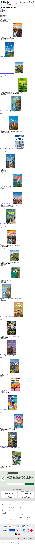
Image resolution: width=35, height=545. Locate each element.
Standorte (2, 510)
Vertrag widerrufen (17, 499)
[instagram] (28, 530)
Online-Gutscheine (21, 509)
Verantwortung (3, 512)
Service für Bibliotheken (11, 513)
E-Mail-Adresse (9, 481)
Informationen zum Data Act (21, 518)
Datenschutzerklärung (21, 516)
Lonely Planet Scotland (3, 354)
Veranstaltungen (29, 520)
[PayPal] (5, 530)
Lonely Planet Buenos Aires (4, 409)
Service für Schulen (12, 510)
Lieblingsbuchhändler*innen (30, 508)
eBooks (3, 9)
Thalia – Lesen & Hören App (30, 507)
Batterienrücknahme (12, 507)
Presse (2, 507)
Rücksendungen (12, 509)
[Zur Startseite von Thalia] (5, 2)
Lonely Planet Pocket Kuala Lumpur (5, 390)
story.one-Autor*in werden (30, 511)
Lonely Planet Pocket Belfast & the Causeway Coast (7, 148)
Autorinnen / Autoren (2, 16)
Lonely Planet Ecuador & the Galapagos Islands (7, 316)
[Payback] (12, 530)
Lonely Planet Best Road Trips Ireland (5, 278)
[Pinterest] (31, 530)
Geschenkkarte (29, 512)
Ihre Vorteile (29, 503)
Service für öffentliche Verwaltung (13, 518)
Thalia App (28, 504)
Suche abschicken (8, 4)
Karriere (2, 506)
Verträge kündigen (21, 514)
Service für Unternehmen (11, 515)
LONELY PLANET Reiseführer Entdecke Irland (7, 73)
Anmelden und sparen (29, 483)
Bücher (1, 9)
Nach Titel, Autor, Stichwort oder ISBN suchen (12, 3)
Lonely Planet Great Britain (4, 446)
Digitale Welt (29, 519)
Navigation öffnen (1, 4)
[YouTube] (19, 534)
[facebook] (24, 530)
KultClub (28, 522)
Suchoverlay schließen (23, 3)
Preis (0, 14)
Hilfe (10, 504)
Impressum (2, 515)
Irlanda (1, 297)
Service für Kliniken (12, 519)
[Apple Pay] (29, 526)
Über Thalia (3, 503)
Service (10, 503)
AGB (1, 516)
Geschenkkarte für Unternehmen (30, 515)
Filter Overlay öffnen (2, 10)
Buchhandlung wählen (8, 19)
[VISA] (5, 526)
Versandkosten (18, 543)
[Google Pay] (23, 526)
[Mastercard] (10, 526)
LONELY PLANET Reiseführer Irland (5, 110)
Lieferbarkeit (1, 15)
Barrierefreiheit (3, 513)
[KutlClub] (19, 530)
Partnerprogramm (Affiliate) (29, 517)
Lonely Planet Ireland (3, 223)
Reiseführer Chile (2, 56)
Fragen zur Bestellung (21, 504)
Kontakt (10, 506)
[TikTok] (16, 534)
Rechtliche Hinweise (10, 479)
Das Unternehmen (4, 504)
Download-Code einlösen (20, 511)
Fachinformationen (4, 509)
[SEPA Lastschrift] (16, 526)
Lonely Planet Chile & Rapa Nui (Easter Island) (7, 427)
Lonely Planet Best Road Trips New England (6, 203)
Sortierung (1, 11)
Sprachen (1, 13)
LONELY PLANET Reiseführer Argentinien (6, 36)
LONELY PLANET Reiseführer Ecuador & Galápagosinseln (9, 91)
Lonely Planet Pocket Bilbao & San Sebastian (6, 186)
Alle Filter (1, 18)
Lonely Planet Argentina (3, 243)
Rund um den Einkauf (21, 503)
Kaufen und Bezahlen (21, 506)
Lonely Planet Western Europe (4, 129)
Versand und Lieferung (21, 507)
